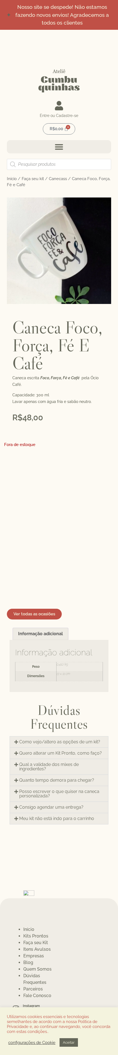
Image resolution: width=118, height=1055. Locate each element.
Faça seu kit (33, 178)
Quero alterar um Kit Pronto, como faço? (60, 753)
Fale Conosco (37, 995)
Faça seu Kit (35, 942)
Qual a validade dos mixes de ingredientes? (49, 766)
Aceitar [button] (69, 1042)
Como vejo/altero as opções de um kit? (59, 741)
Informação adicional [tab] (40, 633)
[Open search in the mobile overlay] (59, 164)
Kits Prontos (35, 936)
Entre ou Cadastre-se (59, 115)
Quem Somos (37, 969)
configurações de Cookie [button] (31, 1042)
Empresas (33, 955)
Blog (28, 962)
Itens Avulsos (37, 949)
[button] (59, 146)
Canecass (58, 178)
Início (12, 178)
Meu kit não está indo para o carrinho (56, 818)
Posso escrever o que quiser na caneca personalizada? (59, 793)
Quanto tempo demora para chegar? (56, 780)
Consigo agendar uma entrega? (51, 807)
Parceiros (33, 989)
